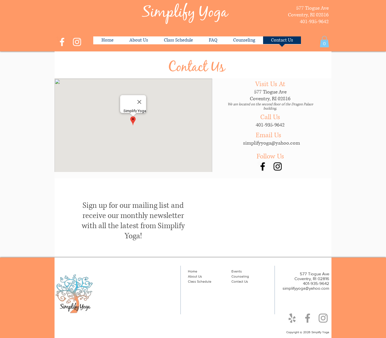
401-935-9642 (270, 125)
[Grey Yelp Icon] (292, 318)
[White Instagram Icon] (77, 41)
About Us (195, 276)
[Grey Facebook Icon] (308, 318)
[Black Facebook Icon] (262, 166)
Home (192, 271)
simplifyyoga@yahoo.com (271, 143)
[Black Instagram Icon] (277, 166)
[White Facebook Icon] (62, 41)
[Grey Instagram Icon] (323, 318)
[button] (324, 41)
